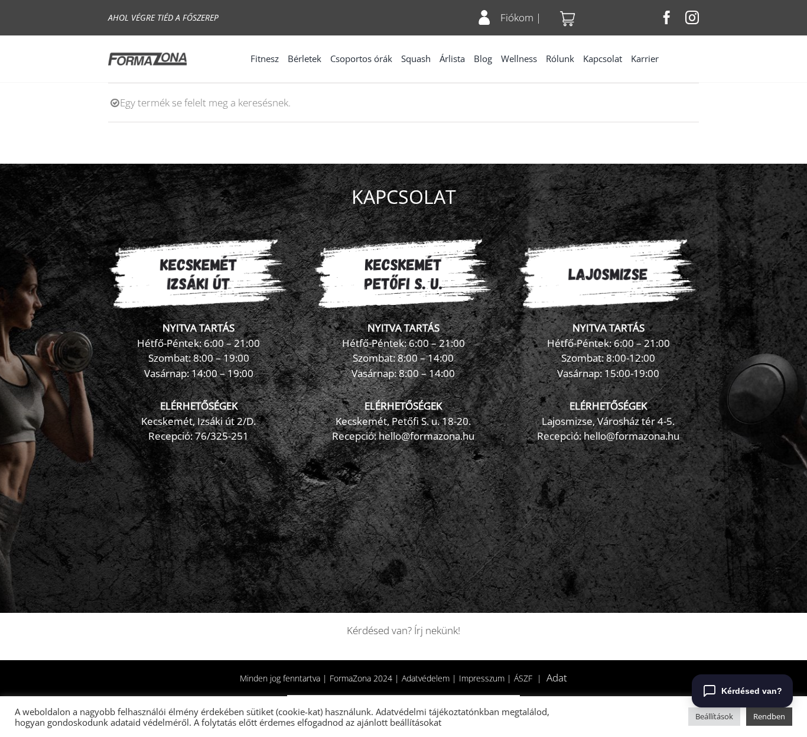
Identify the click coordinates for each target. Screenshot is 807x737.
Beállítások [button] (714, 716)
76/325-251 (222, 436)
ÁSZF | (530, 678)
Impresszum (482, 678)
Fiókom (516, 17)
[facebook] (666, 17)
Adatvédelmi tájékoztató (425, 711)
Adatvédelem (426, 678)
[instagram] (692, 17)
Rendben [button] (769, 716)
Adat (556, 677)
